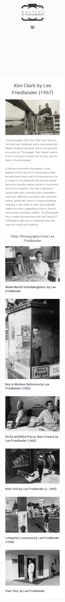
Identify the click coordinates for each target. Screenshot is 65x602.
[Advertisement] (32, 54)
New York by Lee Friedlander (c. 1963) (30, 489)
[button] (32, 27)
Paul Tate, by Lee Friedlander (25, 591)
